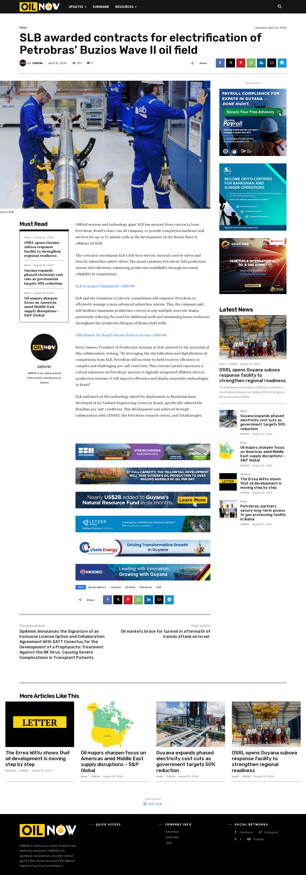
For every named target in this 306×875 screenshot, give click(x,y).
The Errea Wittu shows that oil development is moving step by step (261, 483)
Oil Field (130, 587)
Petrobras (146, 587)
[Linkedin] (261, 62)
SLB (158, 587)
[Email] (271, 62)
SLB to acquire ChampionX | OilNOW (105, 286)
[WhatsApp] (251, 62)
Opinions (245, 474)
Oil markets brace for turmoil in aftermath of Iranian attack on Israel (165, 634)
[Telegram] (282, 62)
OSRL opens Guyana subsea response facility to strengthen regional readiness (42, 249)
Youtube (258, 839)
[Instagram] (260, 832)
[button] (280, 6)
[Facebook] (220, 62)
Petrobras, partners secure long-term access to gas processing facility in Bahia (263, 512)
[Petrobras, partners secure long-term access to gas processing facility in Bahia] (228, 509)
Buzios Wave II (97, 587)
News (23, 27)
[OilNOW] (23, 63)
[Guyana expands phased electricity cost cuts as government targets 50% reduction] (228, 418)
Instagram (271, 832)
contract (115, 587)
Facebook (246, 832)
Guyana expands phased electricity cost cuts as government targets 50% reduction (43, 277)
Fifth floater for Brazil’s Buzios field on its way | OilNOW (120, 335)
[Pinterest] (240, 62)
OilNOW (37, 63)
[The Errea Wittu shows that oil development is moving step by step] (228, 482)
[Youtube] (249, 839)
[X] (230, 62)
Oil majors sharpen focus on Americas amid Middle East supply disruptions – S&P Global (42, 307)
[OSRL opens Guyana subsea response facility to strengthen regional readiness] (253, 337)
